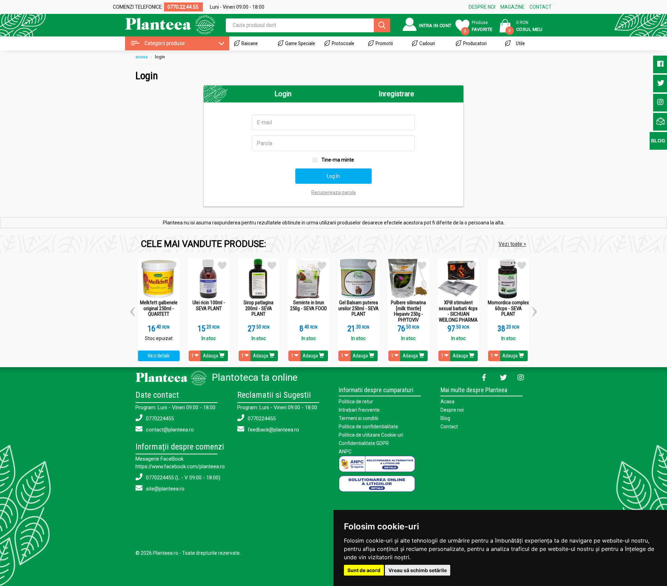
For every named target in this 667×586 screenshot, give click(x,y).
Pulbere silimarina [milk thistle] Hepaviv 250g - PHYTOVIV (408, 311)
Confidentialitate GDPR (364, 443)
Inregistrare (396, 94)
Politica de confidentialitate (368, 426)
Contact (449, 426)
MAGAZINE (512, 7)
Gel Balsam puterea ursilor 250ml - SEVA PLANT (358, 308)
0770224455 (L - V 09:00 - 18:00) (182, 477)
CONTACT (540, 7)
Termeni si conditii (358, 418)
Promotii (384, 43)
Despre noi (452, 410)
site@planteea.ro (164, 489)
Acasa (447, 401)
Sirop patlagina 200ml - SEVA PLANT (258, 308)
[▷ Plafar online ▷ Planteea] (164, 24)
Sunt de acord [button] (363, 570)
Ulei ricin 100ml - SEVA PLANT (208, 305)
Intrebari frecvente (359, 410)
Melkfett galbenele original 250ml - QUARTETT (159, 308)
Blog (445, 418)
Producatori (475, 43)
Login (282, 94)
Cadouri (427, 43)
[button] (132, 309)
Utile (520, 43)
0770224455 (159, 418)
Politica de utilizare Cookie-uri (371, 435)
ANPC (345, 451)
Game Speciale (300, 43)
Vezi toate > (512, 243)
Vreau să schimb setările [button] (417, 570)
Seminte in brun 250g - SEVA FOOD (308, 305)
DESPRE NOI (482, 7)
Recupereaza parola (333, 192)
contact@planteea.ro (169, 430)
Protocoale (343, 43)
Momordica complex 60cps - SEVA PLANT (508, 308)
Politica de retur (356, 401)
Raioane (249, 43)
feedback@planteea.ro (272, 430)
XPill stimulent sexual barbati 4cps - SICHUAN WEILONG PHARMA (458, 311)
